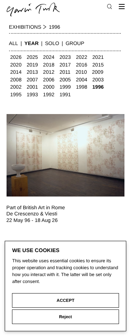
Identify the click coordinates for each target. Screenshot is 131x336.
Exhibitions (25, 27)
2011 (65, 72)
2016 (81, 65)
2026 (15, 57)
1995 (15, 94)
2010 (81, 72)
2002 (15, 87)
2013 (32, 72)
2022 (81, 57)
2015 (98, 65)
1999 (65, 87)
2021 (98, 57)
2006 (48, 79)
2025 (32, 57)
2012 (48, 72)
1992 (48, 94)
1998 (81, 87)
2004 (81, 79)
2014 (15, 72)
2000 (48, 87)
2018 (48, 65)
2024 (48, 57)
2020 (15, 65)
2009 (97, 72)
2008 (15, 79)
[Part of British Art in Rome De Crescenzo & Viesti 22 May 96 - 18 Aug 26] (66, 155)
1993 (32, 94)
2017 (65, 65)
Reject (65, 316)
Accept (66, 300)
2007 (32, 79)
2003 (98, 79)
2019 (32, 65)
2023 (65, 57)
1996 (98, 87)
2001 (32, 87)
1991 (65, 94)
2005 (65, 79)
